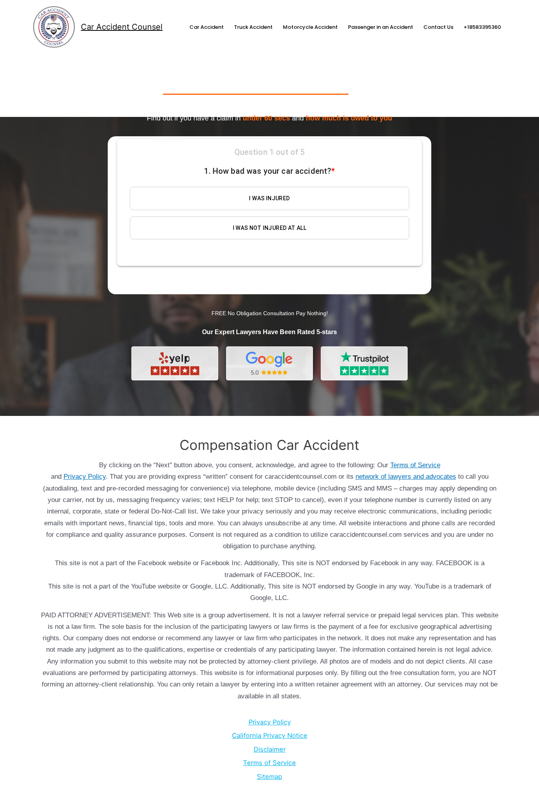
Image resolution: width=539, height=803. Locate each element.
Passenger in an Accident (380, 27)
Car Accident (206, 27)
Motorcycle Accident (310, 27)
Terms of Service (415, 465)
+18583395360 (482, 27)
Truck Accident (253, 27)
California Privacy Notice (269, 735)
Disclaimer (270, 749)
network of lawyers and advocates (406, 476)
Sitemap (269, 776)
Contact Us (438, 27)
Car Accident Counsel (122, 27)
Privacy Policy (85, 476)
